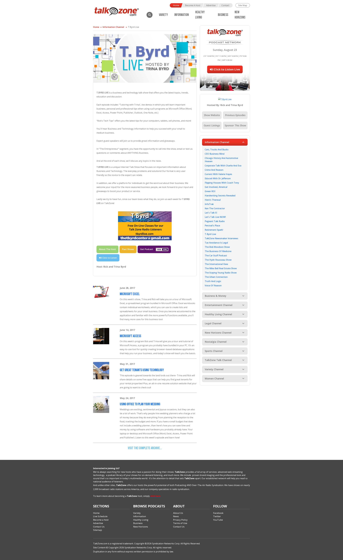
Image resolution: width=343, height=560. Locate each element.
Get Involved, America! (216, 187)
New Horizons (140, 526)
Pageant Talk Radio (215, 221)
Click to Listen (109, 257)
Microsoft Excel (130, 294)
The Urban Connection (216, 276)
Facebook (218, 512)
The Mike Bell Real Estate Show (221, 268)
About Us (178, 512)
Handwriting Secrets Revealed (220, 195)
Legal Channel (213, 323)
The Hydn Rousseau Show (218, 259)
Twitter (217, 516)
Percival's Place (212, 225)
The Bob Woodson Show (217, 246)
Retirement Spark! (214, 229)
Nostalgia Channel (216, 341)
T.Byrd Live (133, 27)
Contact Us (99, 526)
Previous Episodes (235, 115)
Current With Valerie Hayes (218, 174)
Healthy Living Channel (218, 314)
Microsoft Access (130, 336)
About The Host (107, 249)
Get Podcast (147, 249)
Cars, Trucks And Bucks (216, 149)
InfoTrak (209, 204)
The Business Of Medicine (218, 251)
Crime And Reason (214, 169)
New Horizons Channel (218, 332)
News (176, 516)
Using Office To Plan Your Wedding (140, 404)
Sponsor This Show (235, 125)
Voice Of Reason (213, 285)
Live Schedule (100, 516)
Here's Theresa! (213, 199)
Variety (163, 15)
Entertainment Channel (218, 305)
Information (181, 15)
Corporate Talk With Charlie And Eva (223, 165)
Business (223, 15)
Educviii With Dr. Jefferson (218, 178)
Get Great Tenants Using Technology (142, 370)
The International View (216, 264)
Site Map (242, 5)
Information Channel (113, 27)
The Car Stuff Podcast (216, 255)
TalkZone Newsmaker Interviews (221, 238)
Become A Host (192, 5)
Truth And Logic (213, 281)
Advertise (211, 5)
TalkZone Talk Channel (218, 360)
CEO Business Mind (214, 153)
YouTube (218, 519)
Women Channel (214, 378)
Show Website (212, 115)
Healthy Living (140, 519)
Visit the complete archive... (145, 448)
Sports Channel (214, 351)
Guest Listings (212, 125)
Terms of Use (180, 523)
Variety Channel (214, 369)
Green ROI (210, 191)
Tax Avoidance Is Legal (216, 242)
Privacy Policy (180, 519)
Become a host (101, 519)
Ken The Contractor (215, 208)
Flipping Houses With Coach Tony (222, 182)
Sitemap (97, 529)
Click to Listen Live (226, 69)
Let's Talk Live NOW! (215, 216)
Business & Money (215, 295)
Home (176, 5)
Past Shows (128, 249)
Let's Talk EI (211, 212)
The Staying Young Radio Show (221, 272)
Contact (225, 5)
